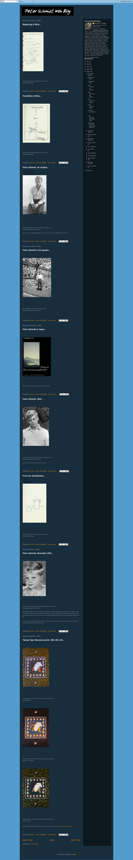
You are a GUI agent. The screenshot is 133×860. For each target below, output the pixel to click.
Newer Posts (28, 840)
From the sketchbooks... (34, 476)
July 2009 (91, 146)
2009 (88, 71)
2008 (88, 170)
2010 (88, 69)
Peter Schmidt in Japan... (34, 329)
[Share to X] (63, 91)
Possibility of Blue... (32, 96)
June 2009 (91, 149)
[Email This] (60, 91)
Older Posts (75, 840)
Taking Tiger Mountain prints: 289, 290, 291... (43, 640)
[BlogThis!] (62, 91)
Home (51, 840)
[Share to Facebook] (65, 91)
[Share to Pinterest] (67, 91)
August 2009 (91, 142)
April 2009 (91, 155)
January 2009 (92, 166)
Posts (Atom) (34, 844)
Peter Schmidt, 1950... (33, 399)
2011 (88, 66)
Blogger (74, 854)
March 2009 (91, 158)
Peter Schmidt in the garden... (36, 250)
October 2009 (92, 134)
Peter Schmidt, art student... (36, 167)
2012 (88, 64)
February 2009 (90, 162)
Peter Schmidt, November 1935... (38, 553)
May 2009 (91, 153)
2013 (88, 61)
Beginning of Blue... (32, 24)
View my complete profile (92, 57)
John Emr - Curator (100, 23)
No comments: (52, 91)
